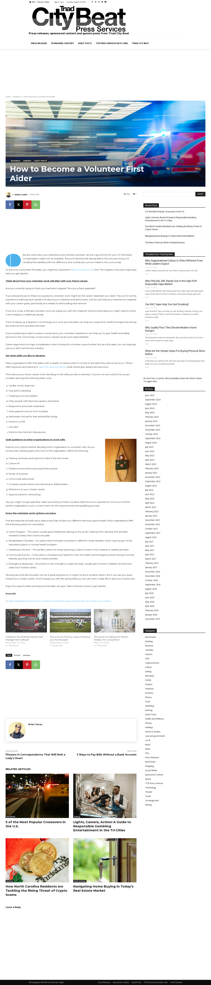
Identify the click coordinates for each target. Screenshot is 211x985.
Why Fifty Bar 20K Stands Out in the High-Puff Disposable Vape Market (171, 282)
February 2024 (151, 416)
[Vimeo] (102, 2)
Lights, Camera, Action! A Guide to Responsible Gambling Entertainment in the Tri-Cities (102, 826)
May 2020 (149, 601)
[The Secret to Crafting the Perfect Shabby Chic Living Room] (114, 620)
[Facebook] (92, 2)
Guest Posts (40, 161)
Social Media (151, 770)
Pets (147, 753)
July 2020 (149, 593)
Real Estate (150, 761)
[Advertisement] (105, 72)
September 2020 (152, 584)
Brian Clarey (21, 195)
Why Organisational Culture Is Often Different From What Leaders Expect (174, 262)
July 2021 (149, 541)
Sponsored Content (154, 774)
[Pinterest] (27, 204)
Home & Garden (80, 881)
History (148, 723)
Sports (148, 779)
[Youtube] (105, 2)
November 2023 (152, 429)
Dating (148, 671)
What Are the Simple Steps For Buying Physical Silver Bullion (175, 352)
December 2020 (152, 571)
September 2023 (152, 438)
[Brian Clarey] (9, 195)
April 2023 (149, 459)
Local (147, 740)
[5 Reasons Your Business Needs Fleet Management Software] (26, 620)
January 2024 (151, 421)
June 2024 (149, 408)
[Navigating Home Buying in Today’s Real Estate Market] (105, 860)
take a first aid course (82, 269)
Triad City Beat (176, 982)
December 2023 (152, 425)
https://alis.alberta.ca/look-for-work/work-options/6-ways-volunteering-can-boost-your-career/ (60, 601)
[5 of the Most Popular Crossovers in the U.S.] (37, 796)
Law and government (155, 736)
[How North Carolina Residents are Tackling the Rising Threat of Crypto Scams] (37, 860)
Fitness (148, 697)
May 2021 (149, 550)
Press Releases (152, 757)
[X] (99, 2)
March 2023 (150, 464)
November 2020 (152, 576)
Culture (148, 667)
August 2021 (151, 537)
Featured (149, 688)
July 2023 (149, 447)
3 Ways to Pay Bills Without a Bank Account (107, 754)
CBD (147, 658)
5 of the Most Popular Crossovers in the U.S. (165, 211)
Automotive (10, 817)
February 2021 (151, 563)
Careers (27, 161)
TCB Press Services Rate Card (156, 982)
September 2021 (152, 533)
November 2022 (152, 477)
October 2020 (151, 580)
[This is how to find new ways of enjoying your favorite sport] (70, 620)
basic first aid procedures (52, 367)
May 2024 (149, 412)
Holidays (149, 727)
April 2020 (149, 606)
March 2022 (150, 507)
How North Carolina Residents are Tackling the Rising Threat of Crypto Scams (36, 891)
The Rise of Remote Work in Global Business (165, 242)
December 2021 (152, 520)
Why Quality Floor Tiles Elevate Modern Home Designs (171, 329)
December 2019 (152, 619)
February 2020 (151, 610)
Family (148, 680)
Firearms (149, 693)
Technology (150, 787)
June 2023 (149, 451)
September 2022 (152, 481)
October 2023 (151, 434)
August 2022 (151, 485)
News (147, 748)
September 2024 (152, 399)
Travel (148, 796)
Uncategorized (152, 800)
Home (8, 96)
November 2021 (152, 524)
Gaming (77, 817)
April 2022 (149, 502)
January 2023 (151, 472)
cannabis (149, 650)
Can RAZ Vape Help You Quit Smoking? (167, 304)
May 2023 (149, 455)
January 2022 (151, 515)
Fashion (148, 684)
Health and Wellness (154, 718)
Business (17, 96)
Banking (9, 881)
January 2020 (151, 614)
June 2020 (149, 597)
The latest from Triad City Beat (159, 254)
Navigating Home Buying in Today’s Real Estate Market (169, 236)
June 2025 (149, 395)
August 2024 (151, 404)
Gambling (149, 705)
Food (147, 701)
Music (148, 744)
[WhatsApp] (35, 204)
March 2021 (150, 558)
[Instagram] (95, 2)
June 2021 (149, 545)
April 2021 (149, 554)
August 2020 (151, 588)
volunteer (26, 655)
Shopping (149, 766)
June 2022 (149, 494)
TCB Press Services (154, 783)
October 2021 (151, 528)
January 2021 (151, 567)
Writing (148, 804)
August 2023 (151, 442)
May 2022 (149, 498)
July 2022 (149, 490)
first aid (17, 655)
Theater (148, 791)
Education (149, 675)
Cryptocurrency (152, 662)
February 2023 (151, 468)
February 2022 (151, 511)
